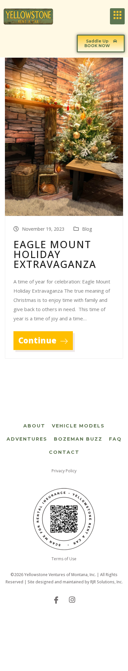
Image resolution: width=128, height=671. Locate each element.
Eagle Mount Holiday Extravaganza (54, 254)
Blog (87, 229)
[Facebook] (56, 599)
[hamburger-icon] (117, 16)
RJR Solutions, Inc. (106, 582)
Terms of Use (64, 559)
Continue (38, 340)
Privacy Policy (64, 471)
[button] (101, 44)
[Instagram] (72, 599)
